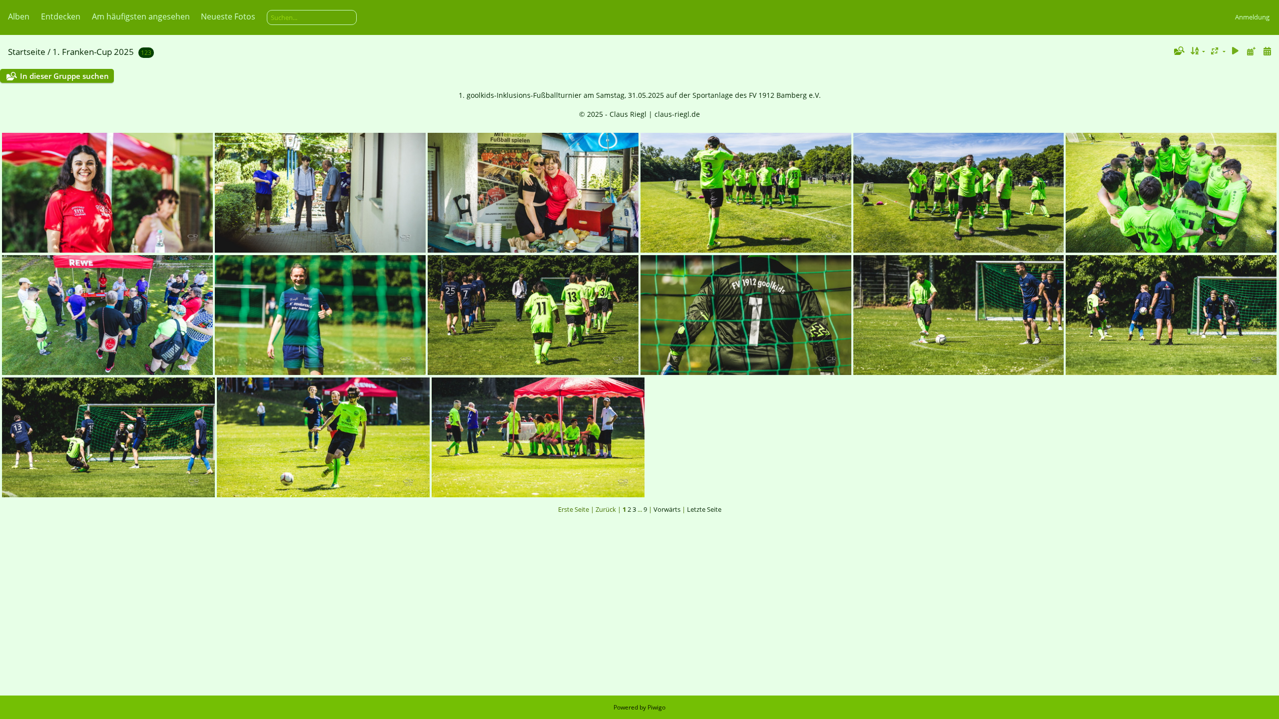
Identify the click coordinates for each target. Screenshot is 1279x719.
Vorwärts (666, 509)
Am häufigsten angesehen (141, 16)
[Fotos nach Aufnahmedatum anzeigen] (1267, 51)
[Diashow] (1236, 51)
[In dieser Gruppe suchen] (1179, 51)
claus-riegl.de (677, 114)
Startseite (26, 51)
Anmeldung (1252, 16)
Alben (18, 16)
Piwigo (656, 707)
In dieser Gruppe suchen (64, 76)
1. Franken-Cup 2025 (93, 51)
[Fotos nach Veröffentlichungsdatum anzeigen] (1251, 51)
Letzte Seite (704, 509)
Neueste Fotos (228, 16)
